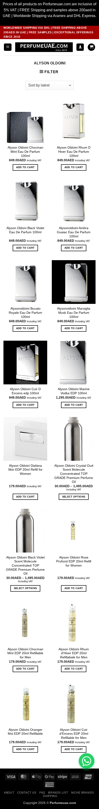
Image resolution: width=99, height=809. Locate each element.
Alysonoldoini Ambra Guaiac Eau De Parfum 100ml (73, 232)
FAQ (42, 792)
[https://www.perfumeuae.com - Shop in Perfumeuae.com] (44, 47)
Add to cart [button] (25, 167)
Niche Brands (82, 792)
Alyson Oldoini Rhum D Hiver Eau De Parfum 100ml (73, 151)
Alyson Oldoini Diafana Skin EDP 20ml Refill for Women (25, 469)
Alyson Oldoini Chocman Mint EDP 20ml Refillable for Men (25, 653)
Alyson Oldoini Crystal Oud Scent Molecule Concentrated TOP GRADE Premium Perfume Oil (73, 474)
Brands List (58, 792)
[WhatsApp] (86, 761)
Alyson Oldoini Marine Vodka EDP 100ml (74, 391)
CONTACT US (26, 792)
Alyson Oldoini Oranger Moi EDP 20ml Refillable (25, 732)
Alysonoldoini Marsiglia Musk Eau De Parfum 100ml (73, 312)
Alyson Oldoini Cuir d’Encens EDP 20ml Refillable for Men (73, 734)
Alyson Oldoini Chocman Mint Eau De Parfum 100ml (25, 151)
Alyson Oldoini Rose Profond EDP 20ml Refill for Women (73, 561)
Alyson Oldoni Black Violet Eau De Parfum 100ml (25, 230)
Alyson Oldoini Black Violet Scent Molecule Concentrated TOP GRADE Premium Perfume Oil (25, 566)
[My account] (80, 47)
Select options (73, 496)
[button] (8, 47)
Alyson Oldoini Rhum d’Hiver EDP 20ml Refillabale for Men (73, 653)
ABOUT (9, 792)
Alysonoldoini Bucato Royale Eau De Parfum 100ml (25, 312)
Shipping (50, 796)
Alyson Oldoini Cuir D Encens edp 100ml (25, 391)
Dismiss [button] (49, 22)
